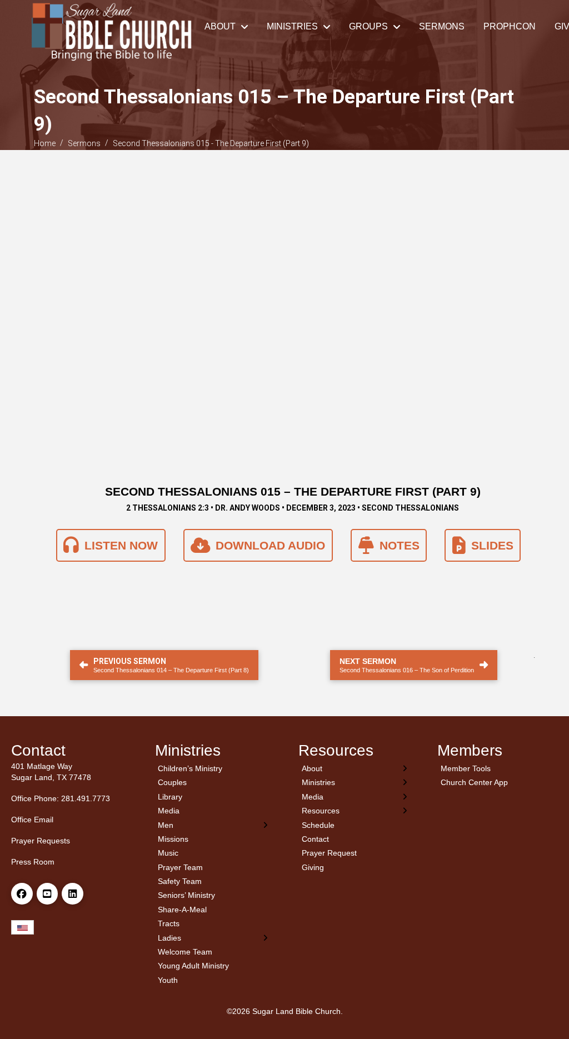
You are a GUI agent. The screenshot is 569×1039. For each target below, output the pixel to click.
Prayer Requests (40, 840)
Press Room (32, 861)
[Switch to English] (22, 928)
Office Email (32, 819)
